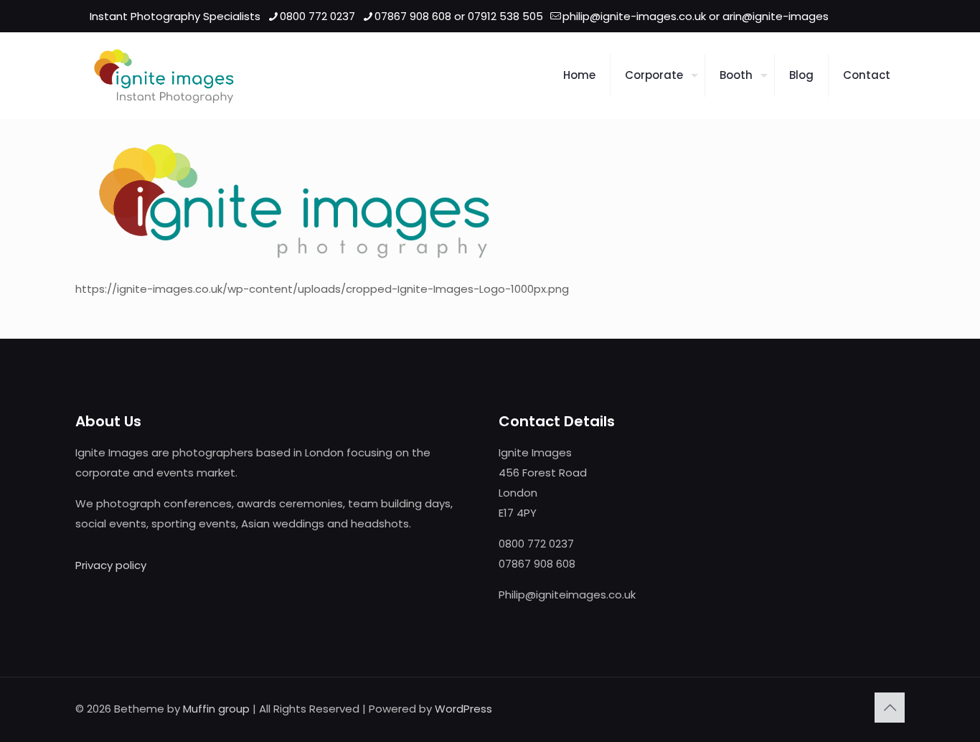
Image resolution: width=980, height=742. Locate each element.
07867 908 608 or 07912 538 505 (458, 16)
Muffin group (216, 708)
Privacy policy (110, 565)
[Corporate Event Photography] (164, 75)
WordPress (463, 708)
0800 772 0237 (317, 16)
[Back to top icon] (890, 707)
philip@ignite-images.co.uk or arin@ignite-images (695, 16)
